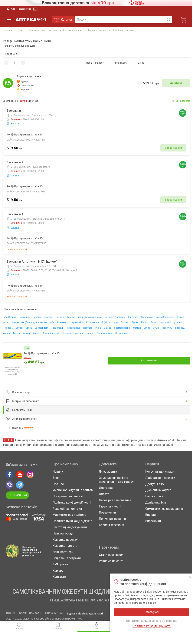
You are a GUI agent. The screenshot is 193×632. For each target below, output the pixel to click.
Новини (58, 471)
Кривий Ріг (77, 322)
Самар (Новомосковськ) (117, 328)
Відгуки (18, 427)
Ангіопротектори (97, 30)
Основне (19, 629)
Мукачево (177, 322)
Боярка (37, 317)
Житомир (133, 317)
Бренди (150, 515)
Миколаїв (164, 322)
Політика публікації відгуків (72, 521)
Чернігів (90, 333)
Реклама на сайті (111, 561)
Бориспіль (24, 317)
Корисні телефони (111, 525)
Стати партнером (111, 555)
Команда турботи (65, 545)
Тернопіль (167, 328)
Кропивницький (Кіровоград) (102, 322)
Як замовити (108, 471)
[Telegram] (20, 485)
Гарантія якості (110, 506)
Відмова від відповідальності (85, 613)
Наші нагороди (63, 533)
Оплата (104, 494)
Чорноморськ (104, 333)
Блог (56, 478)
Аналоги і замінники (24, 418)
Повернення (107, 512)
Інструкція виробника (25, 401)
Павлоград (57, 328)
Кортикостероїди (72, 30)
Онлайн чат (20, 495)
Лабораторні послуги (160, 478)
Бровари (48, 317)
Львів (153, 322)
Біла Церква (9, 317)
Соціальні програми (67, 558)
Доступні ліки (155, 484)
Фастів (16, 333)
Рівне (98, 328)
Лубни (134, 322)
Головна (7, 30)
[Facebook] (9, 474)
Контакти (59, 576)
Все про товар (21, 392)
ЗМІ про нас (61, 564)
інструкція (58, 629)
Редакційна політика (67, 509)
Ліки (20, 30)
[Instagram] (30, 474)
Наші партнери (63, 552)
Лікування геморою (123, 30)
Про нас (58, 484)
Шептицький (121, 333)
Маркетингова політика (69, 515)
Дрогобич (120, 317)
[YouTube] (20, 474)
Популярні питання (112, 519)
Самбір (137, 328)
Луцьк (144, 322)
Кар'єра (58, 570)
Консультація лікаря (159, 471)
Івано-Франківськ (165, 317)
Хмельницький (51, 333)
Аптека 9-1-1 (30, 19)
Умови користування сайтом (73, 490)
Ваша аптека (154, 496)
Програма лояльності (68, 496)
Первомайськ (73, 328)
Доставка (106, 488)
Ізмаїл (180, 317)
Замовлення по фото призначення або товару (116, 480)
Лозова (124, 322)
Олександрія (41, 328)
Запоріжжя (147, 317)
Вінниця (60, 317)
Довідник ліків (155, 502)
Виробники (153, 521)
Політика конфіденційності (72, 502)
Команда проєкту (65, 539)
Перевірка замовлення (115, 500)
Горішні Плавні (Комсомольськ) (84, 317)
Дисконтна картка (158, 490)
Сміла (147, 328)
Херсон (36, 333)
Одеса (28, 328)
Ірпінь (6, 322)
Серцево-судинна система (43, 30)
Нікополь (8, 328)
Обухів (19, 328)
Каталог (66, 19)
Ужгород (180, 328)
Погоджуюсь (189, 577)
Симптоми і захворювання (164, 509)
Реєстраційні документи (70, 527)
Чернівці (78, 333)
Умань (6, 333)
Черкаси (66, 333)
